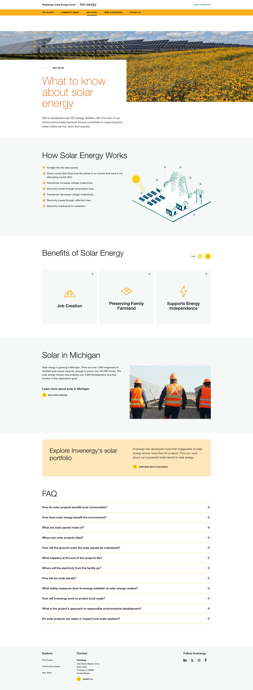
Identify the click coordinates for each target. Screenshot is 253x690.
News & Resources (113, 12)
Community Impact (70, 12)
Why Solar (92, 12)
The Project (48, 12)
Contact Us (135, 12)
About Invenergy (202, 4)
